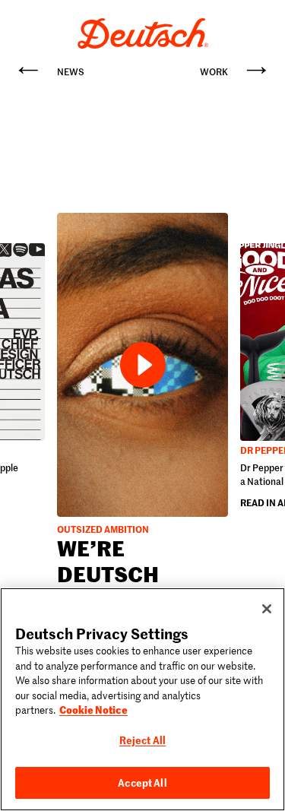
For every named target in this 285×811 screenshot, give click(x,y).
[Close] (266, 609)
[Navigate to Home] (143, 33)
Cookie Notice (93, 709)
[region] (142, 699)
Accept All (142, 782)
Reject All (142, 739)
